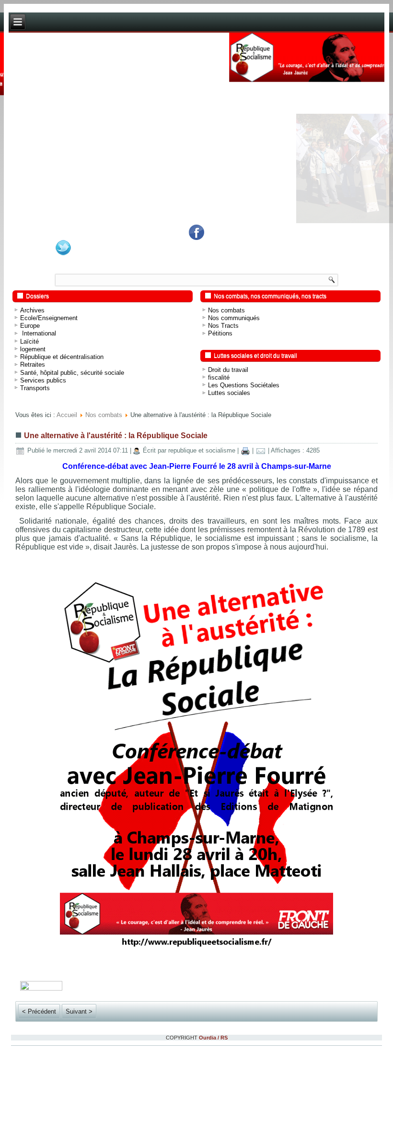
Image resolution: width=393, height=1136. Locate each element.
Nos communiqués (234, 318)
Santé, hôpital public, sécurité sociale (72, 372)
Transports (35, 388)
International (38, 333)
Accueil (67, 415)
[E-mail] (260, 450)
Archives (32, 310)
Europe (30, 325)
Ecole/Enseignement (49, 318)
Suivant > (79, 1011)
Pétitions (220, 333)
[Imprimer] (245, 450)
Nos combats (226, 310)
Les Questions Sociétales (243, 385)
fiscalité (219, 377)
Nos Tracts (223, 325)
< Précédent (39, 1011)
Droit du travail (228, 369)
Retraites (32, 364)
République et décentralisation (62, 356)
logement (33, 349)
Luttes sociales (229, 392)
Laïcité (29, 341)
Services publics (43, 380)
